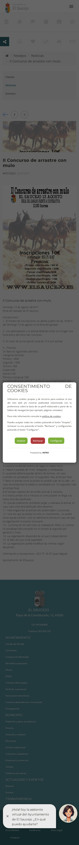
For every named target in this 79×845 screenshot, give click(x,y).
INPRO (45, 452)
